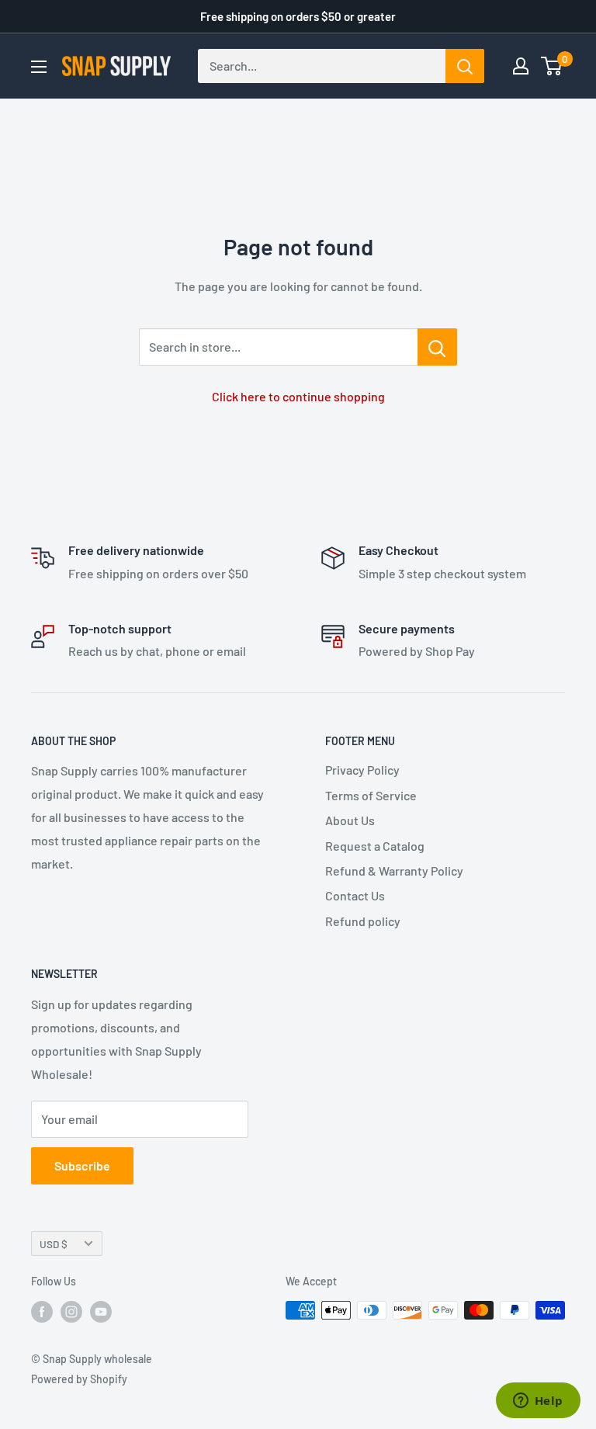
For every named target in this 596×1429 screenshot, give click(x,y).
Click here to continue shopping (298, 396)
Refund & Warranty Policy (394, 870)
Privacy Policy (362, 769)
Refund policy (362, 921)
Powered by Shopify (79, 1379)
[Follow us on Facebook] (42, 1312)
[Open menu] (39, 67)
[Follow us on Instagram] (71, 1312)
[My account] (520, 66)
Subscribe (82, 1165)
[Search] (464, 66)
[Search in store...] (437, 347)
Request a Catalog (374, 845)
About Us (350, 820)
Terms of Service (371, 795)
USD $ (54, 1243)
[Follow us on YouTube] (101, 1312)
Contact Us (355, 895)
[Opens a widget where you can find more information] (537, 1401)
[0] (552, 66)
